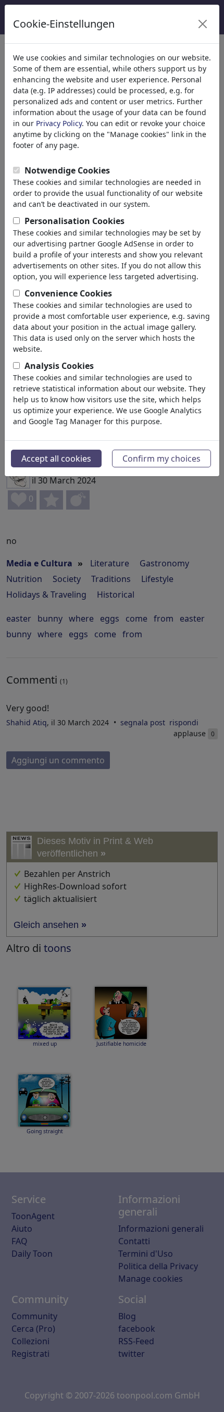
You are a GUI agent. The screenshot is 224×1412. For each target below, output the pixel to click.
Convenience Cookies (68, 293)
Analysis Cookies (59, 365)
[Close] (202, 24)
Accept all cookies (56, 458)
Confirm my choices (161, 458)
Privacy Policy (59, 123)
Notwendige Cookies (67, 170)
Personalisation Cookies (74, 221)
